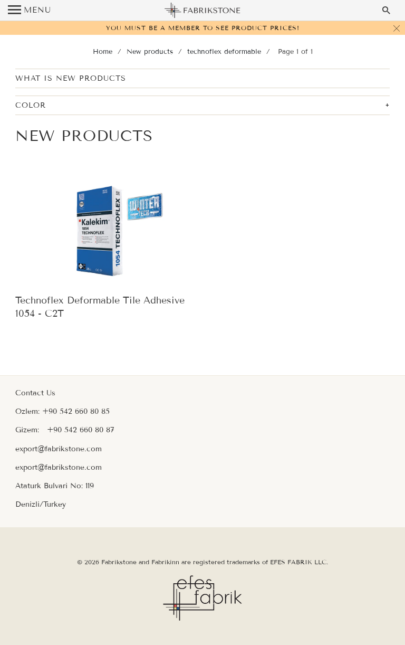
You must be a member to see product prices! (203, 28)
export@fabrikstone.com (58, 448)
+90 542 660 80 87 (80, 429)
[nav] (29, 10)
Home (102, 52)
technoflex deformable (224, 52)
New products (150, 52)
